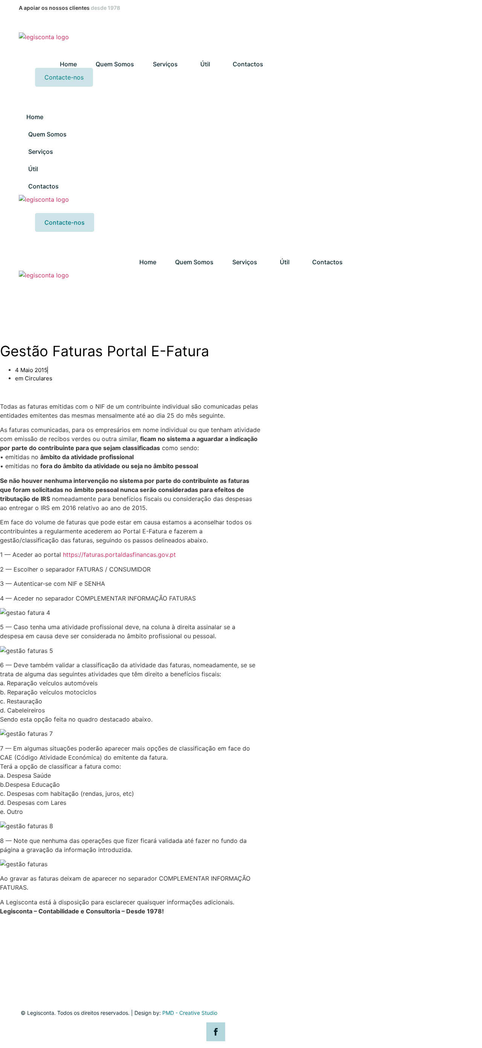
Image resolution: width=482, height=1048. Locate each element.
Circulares (38, 378)
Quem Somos (115, 64)
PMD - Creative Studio (189, 1013)
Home (68, 64)
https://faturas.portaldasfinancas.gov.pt (119, 554)
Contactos (248, 64)
